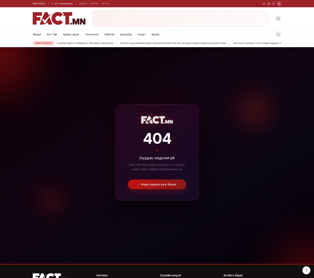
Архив (155, 34)
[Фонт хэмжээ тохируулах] (306, 270)
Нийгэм (109, 34)
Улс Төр (52, 34)
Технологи (92, 34)
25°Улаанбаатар (64, 3)
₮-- (83, 3)
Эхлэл (37, 34)
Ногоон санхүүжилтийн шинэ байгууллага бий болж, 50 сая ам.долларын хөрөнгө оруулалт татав (163, 43)
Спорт (142, 34)
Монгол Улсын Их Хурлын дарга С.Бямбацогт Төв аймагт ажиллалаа (66, 43)
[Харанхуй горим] (279, 3)
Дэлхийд (126, 34)
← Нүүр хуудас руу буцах (157, 184)
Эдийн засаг (71, 34)
